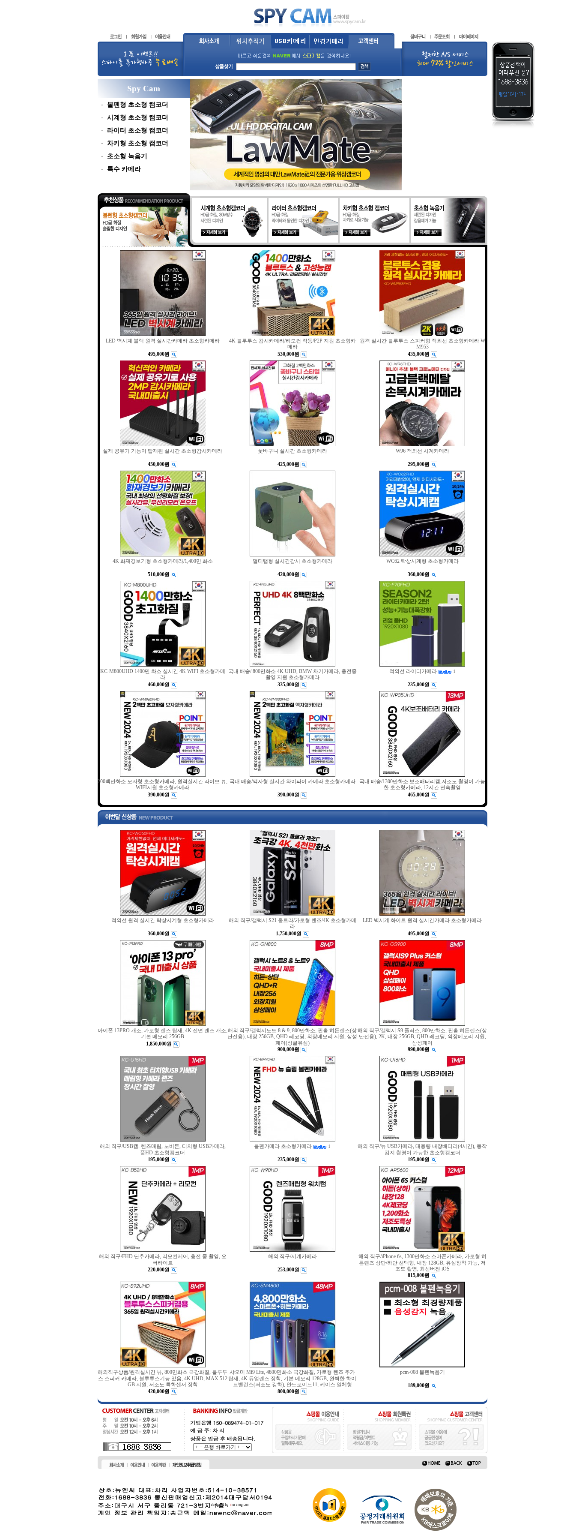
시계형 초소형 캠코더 (137, 117)
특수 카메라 (124, 168)
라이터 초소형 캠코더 (137, 130)
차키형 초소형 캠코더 (137, 143)
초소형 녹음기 (127, 156)
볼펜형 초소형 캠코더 (137, 104)
